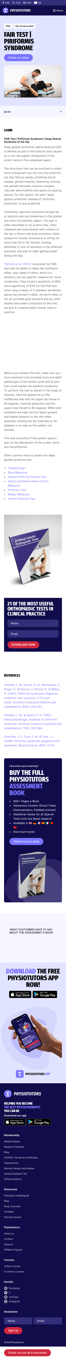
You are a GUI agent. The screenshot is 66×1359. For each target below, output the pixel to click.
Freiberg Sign (16, 468)
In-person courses (14, 1271)
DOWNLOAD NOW (23, 644)
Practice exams (12, 1217)
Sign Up (13, 1330)
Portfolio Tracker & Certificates (21, 1157)
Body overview (12, 1206)
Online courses (12, 1266)
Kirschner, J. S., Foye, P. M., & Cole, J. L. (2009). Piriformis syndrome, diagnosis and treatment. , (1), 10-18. (31, 741)
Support (8, 1244)
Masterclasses (12, 1141)
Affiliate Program (13, 1249)
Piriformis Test (17, 490)
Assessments (11, 1162)
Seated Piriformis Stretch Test (27, 476)
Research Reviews (14, 1146)
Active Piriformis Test (21, 498)
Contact (8, 1238)
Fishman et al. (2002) (17, 264)
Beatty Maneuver (19, 494)
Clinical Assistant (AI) (15, 1173)
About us (9, 1233)
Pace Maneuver (18, 472)
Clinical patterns (13, 1179)
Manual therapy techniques (19, 1168)
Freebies (9, 1211)
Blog (6, 1152)
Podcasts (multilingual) (16, 1195)
